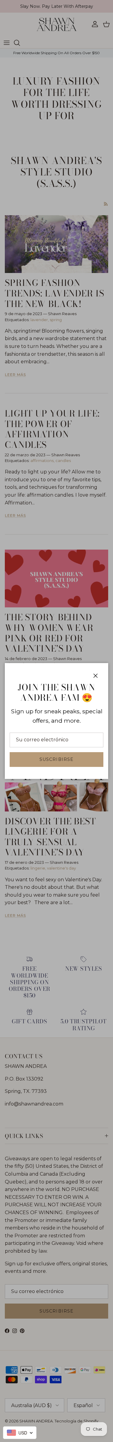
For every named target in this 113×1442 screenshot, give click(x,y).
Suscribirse (56, 759)
